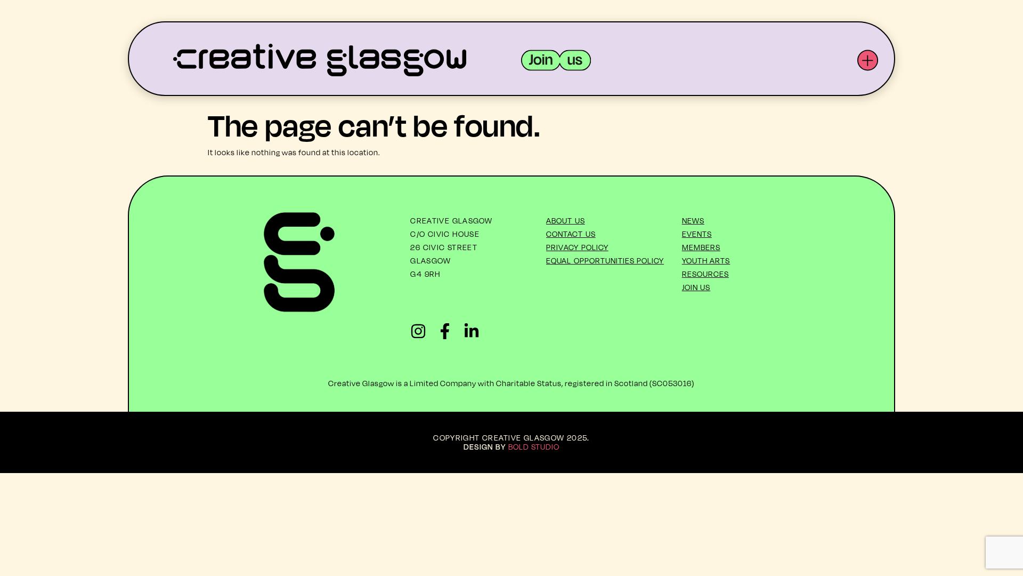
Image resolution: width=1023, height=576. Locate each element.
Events (697, 233)
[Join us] (556, 60)
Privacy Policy (577, 247)
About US (565, 220)
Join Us (696, 287)
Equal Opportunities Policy (605, 260)
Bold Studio (534, 446)
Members (701, 247)
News (693, 220)
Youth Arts (706, 260)
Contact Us (571, 233)
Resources (705, 273)
